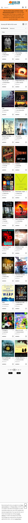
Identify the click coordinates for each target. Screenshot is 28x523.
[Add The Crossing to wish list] (26, 59)
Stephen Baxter (19, 304)
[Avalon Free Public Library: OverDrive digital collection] (14, 3)
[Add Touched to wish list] (13, 59)
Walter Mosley (6, 54)
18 (10, 370)
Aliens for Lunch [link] (19, 330)
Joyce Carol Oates (20, 359)
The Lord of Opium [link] (6, 247)
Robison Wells (6, 276)
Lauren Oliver (6, 110)
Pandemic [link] (17, 163)
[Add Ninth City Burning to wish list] (26, 226)
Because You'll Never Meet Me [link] (7, 136)
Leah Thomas (6, 137)
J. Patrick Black (19, 221)
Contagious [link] (5, 330)
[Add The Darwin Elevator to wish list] (26, 281)
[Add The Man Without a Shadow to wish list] (26, 364)
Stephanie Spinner (20, 332)
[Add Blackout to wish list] (13, 281)
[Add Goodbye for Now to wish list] (26, 253)
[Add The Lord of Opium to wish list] (13, 253)
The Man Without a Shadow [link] (20, 358)
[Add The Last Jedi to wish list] (13, 87)
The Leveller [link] (18, 136)
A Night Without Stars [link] (20, 80)
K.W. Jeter (5, 165)
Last (19, 373)
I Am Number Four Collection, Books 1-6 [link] (7, 191)
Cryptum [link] (4, 219)
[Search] (2, 7)
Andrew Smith (19, 193)
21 (16, 370)
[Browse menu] (25, 7)
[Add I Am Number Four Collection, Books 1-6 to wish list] (13, 198)
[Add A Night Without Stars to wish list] (26, 87)
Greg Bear (5, 221)
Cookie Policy (18, 519)
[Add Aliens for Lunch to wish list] (26, 336)
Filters (3, 32)
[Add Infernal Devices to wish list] (13, 170)
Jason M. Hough (20, 276)
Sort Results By (4, 28)
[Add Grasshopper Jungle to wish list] (26, 198)
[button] (23, 24)
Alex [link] (3, 108)
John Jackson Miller (20, 110)
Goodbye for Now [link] (19, 247)
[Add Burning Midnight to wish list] (13, 364)
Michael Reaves (6, 82)
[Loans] (23, 7)
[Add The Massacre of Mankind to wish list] (26, 309)
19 (12, 370)
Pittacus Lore (5, 193)
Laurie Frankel (19, 248)
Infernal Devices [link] (6, 163)
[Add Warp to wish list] (13, 309)
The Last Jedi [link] (5, 80)
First (10, 373)
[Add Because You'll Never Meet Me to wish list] (13, 142)
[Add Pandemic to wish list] (26, 170)
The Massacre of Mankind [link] (20, 302)
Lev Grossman (6, 304)
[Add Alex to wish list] (13, 115)
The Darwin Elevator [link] (20, 274)
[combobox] (11, 7)
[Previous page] (8, 370)
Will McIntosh (5, 359)
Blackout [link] (4, 274)
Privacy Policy (14, 507)
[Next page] (21, 370)
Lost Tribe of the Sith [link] (20, 108)
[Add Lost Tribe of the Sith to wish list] (26, 115)
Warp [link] (3, 302)
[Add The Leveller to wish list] (26, 142)
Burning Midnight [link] (6, 358)
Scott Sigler (19, 165)
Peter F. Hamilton (20, 82)
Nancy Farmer (6, 248)
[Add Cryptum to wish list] (13, 226)
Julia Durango (19, 137)
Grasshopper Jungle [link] (20, 191)
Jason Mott (19, 54)
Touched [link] (4, 53)
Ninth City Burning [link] (19, 219)
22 (18, 370)
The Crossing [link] (18, 53)
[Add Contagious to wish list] (13, 336)
